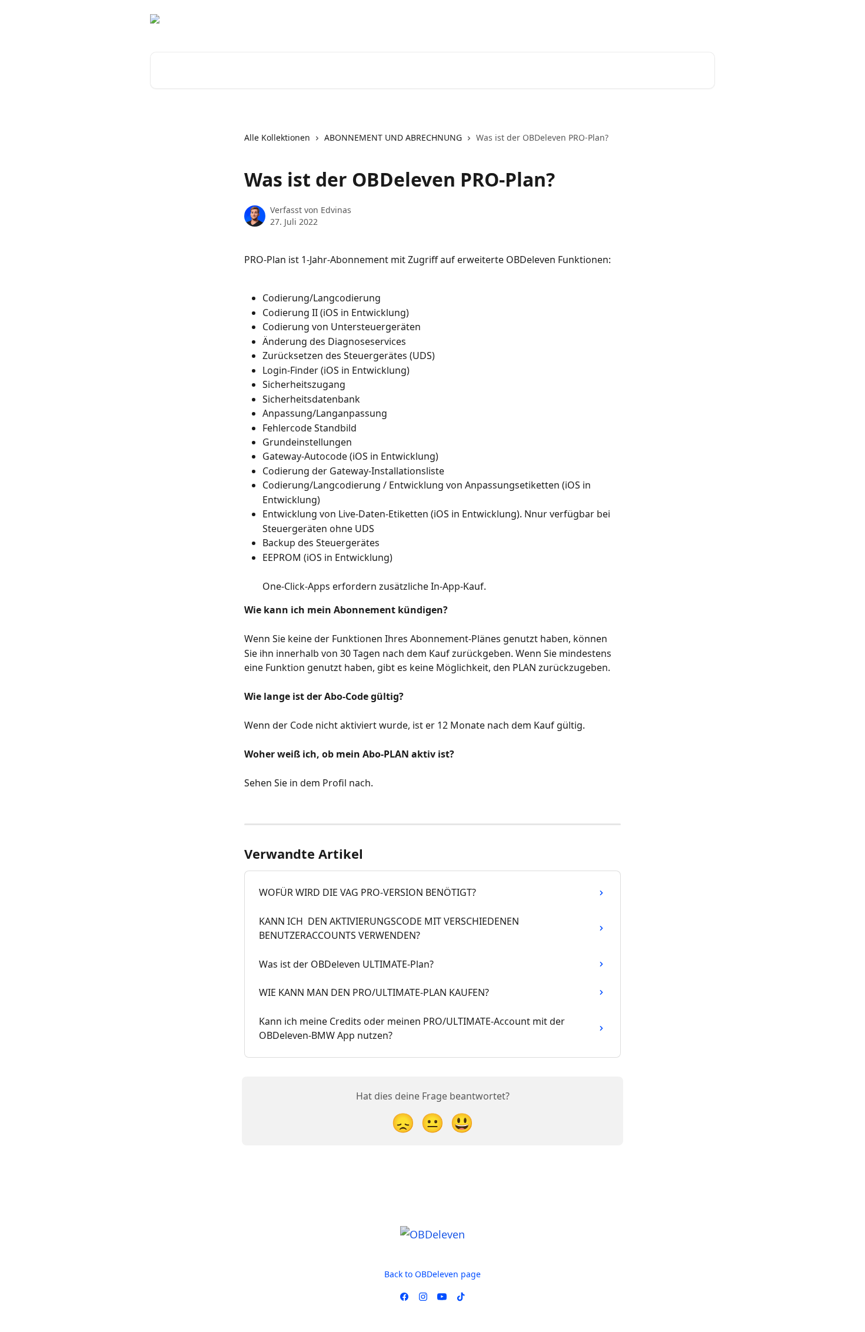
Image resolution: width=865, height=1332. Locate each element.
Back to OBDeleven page (432, 1274)
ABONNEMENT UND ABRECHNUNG (393, 137)
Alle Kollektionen (277, 137)
